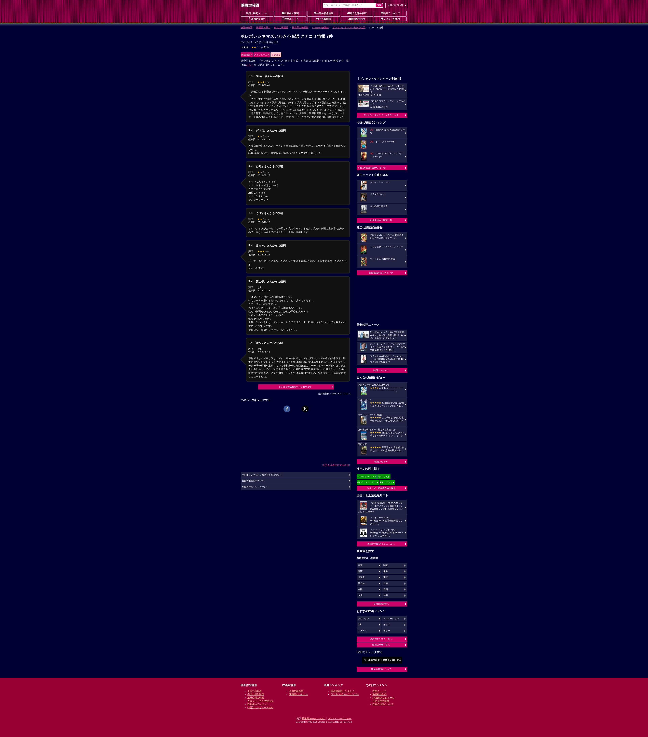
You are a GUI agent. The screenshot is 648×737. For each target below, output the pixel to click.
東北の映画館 (281, 27)
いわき (245, 47)
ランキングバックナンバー (345, 694)
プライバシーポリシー (340, 718)
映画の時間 (246, 27)
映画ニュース (292, 19)
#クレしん (383, 476)
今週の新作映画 (325, 13)
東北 (385, 577)
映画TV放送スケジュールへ (381, 544)
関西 (360, 571)
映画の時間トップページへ (255, 487)
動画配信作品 (358, 19)
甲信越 (361, 583)
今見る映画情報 (380, 701)
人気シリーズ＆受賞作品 (260, 701)
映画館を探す (258, 19)
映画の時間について (381, 669)
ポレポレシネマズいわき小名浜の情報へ (261, 475)
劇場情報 (245, 54)
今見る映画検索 (395, 5)
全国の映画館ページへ (253, 481)
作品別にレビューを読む (260, 707)
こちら (250, 64)
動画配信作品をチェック (381, 272)
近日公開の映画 (358, 13)
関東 (385, 565)
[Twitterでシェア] (305, 409)
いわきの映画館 (320, 27)
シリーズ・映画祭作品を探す (381, 488)
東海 (385, 571)
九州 (360, 595)
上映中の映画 (292, 13)
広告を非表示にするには (336, 465)
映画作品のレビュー (258, 704)
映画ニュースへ (381, 370)
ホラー (386, 630)
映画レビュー (381, 461)
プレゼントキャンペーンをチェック (381, 115)
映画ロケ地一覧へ (381, 645)
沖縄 (385, 595)
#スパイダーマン (365, 476)
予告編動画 (325, 19)
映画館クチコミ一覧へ (381, 639)
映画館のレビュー (298, 694)
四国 (385, 589)
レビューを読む (391, 19)
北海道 (361, 577)
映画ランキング (391, 13)
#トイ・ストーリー (366, 482)
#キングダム (386, 482)
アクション (363, 618)
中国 (360, 589)
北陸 (385, 583)
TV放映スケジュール (383, 697)
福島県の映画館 (300, 27)
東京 (360, 565)
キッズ (386, 624)
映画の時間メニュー (256, 13)
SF (359, 624)
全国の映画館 (296, 691)
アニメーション (391, 618)
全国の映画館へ (381, 604)
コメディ (362, 630)
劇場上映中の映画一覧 (381, 220)
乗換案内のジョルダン (314, 718)
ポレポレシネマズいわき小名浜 (349, 27)
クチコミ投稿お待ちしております (295, 387)
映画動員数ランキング (342, 691)
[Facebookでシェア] (287, 409)
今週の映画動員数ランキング (371, 167)
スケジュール (260, 54)
